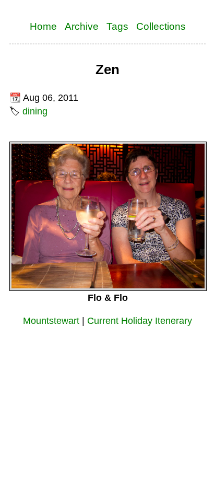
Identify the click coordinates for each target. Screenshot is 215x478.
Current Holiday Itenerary (139, 321)
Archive (82, 26)
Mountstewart (51, 321)
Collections (161, 26)
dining (34, 111)
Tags (117, 26)
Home (43, 26)
